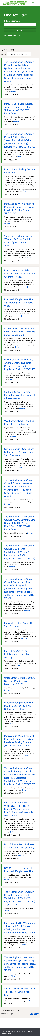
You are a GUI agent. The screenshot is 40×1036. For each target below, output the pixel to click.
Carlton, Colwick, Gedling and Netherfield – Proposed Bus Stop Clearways (19, 452)
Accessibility (5, 1031)
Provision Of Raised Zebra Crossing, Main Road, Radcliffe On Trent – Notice (19, 273)
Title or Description (12, 21)
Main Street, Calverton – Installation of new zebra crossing (16, 654)
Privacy (30, 1031)
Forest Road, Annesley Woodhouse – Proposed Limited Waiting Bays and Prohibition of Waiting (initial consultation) (19, 809)
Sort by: (4, 54)
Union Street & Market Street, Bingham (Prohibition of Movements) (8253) (19, 681)
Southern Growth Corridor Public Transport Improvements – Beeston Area (20, 395)
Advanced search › (12, 35)
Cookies (24, 1031)
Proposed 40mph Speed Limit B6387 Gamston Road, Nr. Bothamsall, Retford (19, 705)
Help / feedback (6, 1033)
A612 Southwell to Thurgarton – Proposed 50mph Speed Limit (19, 991)
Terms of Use (15, 1031)
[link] (7, 1014)
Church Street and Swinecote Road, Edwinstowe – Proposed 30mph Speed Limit (19, 331)
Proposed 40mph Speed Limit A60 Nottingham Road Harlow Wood (19, 302)
